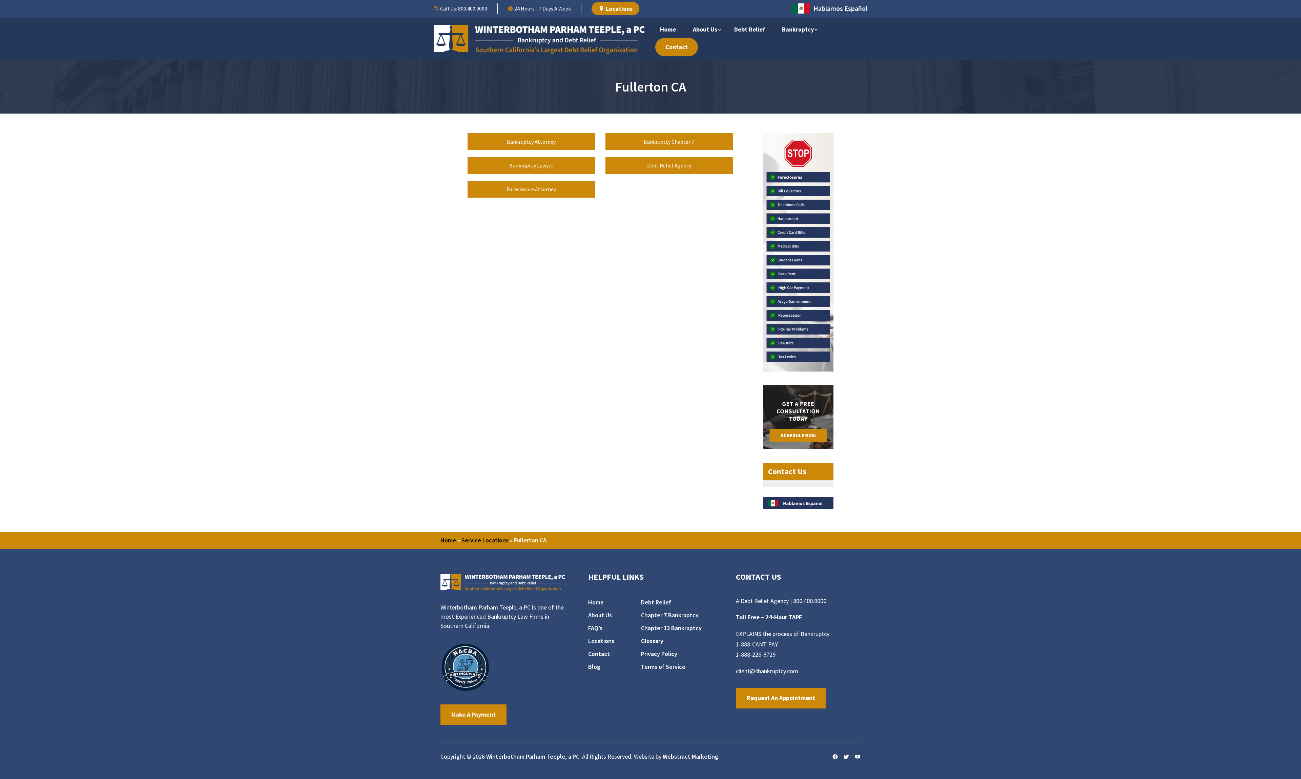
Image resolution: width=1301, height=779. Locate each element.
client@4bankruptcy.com (767, 671)
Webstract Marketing (690, 756)
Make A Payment (473, 714)
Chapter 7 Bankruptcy (670, 615)
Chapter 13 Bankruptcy (671, 628)
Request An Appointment (781, 698)
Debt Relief (749, 29)
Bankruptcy (798, 29)
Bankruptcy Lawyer (531, 165)
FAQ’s (595, 628)
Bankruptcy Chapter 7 (669, 141)
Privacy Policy (659, 654)
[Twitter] (846, 757)
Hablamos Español (840, 8)
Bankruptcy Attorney (531, 141)
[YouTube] (857, 757)
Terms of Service (663, 667)
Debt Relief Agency (669, 165)
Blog (594, 667)
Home (668, 29)
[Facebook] (835, 757)
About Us (705, 29)
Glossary (652, 641)
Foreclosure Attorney (531, 189)
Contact (676, 47)
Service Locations (485, 540)
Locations (618, 9)
